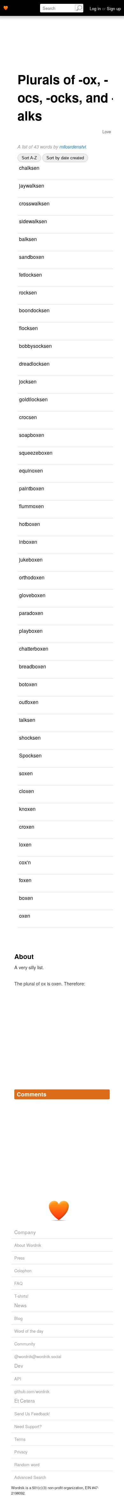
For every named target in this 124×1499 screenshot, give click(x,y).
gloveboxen (32, 594)
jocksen (28, 381)
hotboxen (29, 523)
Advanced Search (30, 1477)
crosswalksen (34, 203)
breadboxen (32, 666)
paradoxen (31, 612)
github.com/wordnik (31, 1391)
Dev (18, 1365)
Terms (19, 1439)
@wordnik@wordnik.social (37, 1356)
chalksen (29, 167)
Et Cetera (24, 1400)
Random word (26, 1464)
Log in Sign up (105, 8)
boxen (26, 897)
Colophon (22, 1271)
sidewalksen (33, 221)
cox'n (25, 862)
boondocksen (34, 310)
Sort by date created (65, 157)
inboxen (28, 541)
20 (106, 916)
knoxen (27, 808)
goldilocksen (33, 399)
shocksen (30, 737)
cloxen (26, 790)
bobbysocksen (35, 345)
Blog (18, 1318)
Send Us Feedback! (32, 1414)
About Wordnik (27, 1245)
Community (24, 1344)
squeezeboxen (35, 452)
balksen (28, 238)
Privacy (20, 1452)
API (17, 1379)
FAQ (18, 1283)
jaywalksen (31, 185)
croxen (26, 826)
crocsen (28, 416)
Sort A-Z (29, 157)
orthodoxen (32, 577)
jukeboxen (31, 559)
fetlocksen (30, 274)
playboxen (31, 630)
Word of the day (28, 1331)
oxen (24, 915)
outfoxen (28, 701)
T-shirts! (21, 1296)
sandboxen (31, 256)
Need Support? (28, 1426)
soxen (26, 773)
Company (25, 1231)
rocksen (28, 292)
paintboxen (31, 488)
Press (19, 1258)
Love (106, 131)
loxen (25, 844)
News (20, 1305)
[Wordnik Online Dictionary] (5, 7)
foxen (25, 879)
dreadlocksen (34, 363)
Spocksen (30, 755)
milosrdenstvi (72, 146)
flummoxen (31, 505)
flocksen (28, 327)
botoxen (28, 683)
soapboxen (31, 434)
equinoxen (31, 470)
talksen (27, 719)
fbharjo (70, 168)
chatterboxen (33, 648)
